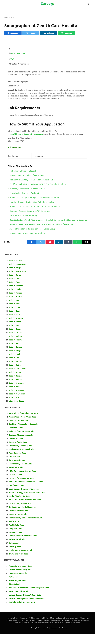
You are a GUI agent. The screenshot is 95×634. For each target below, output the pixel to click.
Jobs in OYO (14, 300)
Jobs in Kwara (15, 321)
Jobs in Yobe (14, 282)
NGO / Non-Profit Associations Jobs (25, 499)
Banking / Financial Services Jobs (23, 424)
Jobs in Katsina (15, 332)
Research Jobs (15, 532)
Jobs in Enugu (15, 350)
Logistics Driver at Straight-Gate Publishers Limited (32, 202)
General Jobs (15, 456)
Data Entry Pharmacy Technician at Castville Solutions (33, 179)
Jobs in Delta (15, 365)
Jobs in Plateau (16, 296)
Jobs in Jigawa (15, 339)
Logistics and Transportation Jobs (24, 489)
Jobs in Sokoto (15, 293)
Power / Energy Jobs (18, 514)
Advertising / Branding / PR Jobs (23, 413)
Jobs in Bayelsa (15, 376)
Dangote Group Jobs (18, 573)
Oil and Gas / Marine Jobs (20, 503)
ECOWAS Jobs (15, 584)
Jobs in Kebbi (15, 329)
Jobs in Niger (14, 314)
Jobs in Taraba (15, 289)
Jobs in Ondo (14, 303)
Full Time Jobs (18, 53)
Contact (54, 628)
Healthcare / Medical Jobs (20, 463)
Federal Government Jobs (20, 566)
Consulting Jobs (16, 438)
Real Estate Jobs (16, 525)
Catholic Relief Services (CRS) (22, 602)
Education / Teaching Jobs (20, 445)
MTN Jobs (13, 577)
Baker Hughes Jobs (17, 580)
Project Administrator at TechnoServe (26, 193)
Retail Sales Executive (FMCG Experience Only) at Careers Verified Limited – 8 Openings (48, 219)
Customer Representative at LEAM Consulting (30, 211)
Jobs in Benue (15, 372)
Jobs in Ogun (14, 307)
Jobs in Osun (14, 311)
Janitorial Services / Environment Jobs (26, 481)
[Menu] (7, 4)
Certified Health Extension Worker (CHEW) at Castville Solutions (38, 184)
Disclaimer (63, 628)
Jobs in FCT (14, 397)
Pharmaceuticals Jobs (18, 510)
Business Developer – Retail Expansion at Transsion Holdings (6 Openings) (42, 224)
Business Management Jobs (21, 435)
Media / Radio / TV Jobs (19, 496)
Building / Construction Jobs (21, 431)
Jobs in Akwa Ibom (17, 393)
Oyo (12, 58)
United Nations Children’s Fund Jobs (25, 595)
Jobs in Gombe (15, 347)
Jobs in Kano (14, 278)
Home (6, 18)
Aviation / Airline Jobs (19, 420)
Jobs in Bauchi (15, 379)
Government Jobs (17, 460)
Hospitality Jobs (16, 467)
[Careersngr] (47, 4)
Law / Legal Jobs (16, 485)
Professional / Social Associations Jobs (26, 517)
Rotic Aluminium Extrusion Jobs (23, 535)
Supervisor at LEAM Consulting (23, 215)
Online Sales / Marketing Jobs (22, 507)
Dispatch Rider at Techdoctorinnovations (27, 233)
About (45, 628)
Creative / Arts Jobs (18, 442)
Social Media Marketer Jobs (21, 550)
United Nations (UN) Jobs (20, 569)
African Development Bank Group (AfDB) (27, 598)
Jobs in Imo (14, 343)
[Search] (88, 4)
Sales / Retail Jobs (17, 539)
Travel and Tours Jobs (18, 554)
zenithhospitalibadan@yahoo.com (27, 134)
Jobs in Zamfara (16, 285)
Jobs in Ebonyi (15, 361)
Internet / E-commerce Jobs (21, 478)
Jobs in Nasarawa (16, 318)
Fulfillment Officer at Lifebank (23, 170)
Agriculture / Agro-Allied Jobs (22, 417)
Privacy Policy (36, 628)
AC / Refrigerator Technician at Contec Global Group (32, 228)
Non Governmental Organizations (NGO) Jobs (29, 587)
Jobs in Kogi (14, 325)
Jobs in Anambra (16, 383)
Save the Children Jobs (19, 591)
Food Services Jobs (17, 453)
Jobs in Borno (15, 275)
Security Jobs (15, 546)
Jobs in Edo (14, 357)
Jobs (12, 18)
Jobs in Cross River (17, 368)
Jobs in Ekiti (14, 354)
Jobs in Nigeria (15, 260)
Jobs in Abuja (15, 267)
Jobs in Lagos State (18, 264)
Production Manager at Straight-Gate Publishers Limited (34, 197)
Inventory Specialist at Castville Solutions (28, 188)
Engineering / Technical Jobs (21, 449)
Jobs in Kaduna (15, 336)
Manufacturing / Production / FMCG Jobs (27, 492)
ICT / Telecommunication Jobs (22, 471)
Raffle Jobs (14, 521)
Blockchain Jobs (16, 427)
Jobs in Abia (14, 386)
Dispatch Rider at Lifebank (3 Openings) (27, 175)
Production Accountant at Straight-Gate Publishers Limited (35, 206)
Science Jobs (14, 543)
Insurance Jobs (15, 474)
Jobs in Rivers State (17, 271)
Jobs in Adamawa (16, 390)
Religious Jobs (15, 528)
